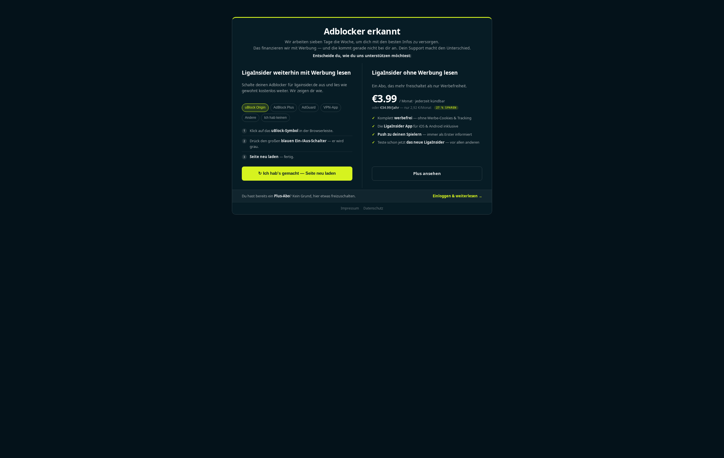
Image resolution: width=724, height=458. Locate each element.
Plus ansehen (427, 173)
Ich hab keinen (275, 117)
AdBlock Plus (283, 107)
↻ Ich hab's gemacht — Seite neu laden (297, 173)
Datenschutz (373, 208)
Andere (250, 117)
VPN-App (331, 107)
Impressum (350, 208)
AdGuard (309, 107)
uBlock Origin (255, 107)
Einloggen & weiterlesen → (457, 195)
